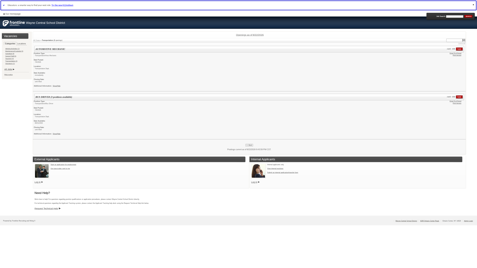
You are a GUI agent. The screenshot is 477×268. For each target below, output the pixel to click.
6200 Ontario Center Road (429, 221)
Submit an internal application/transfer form (282, 172)
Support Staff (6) (10, 56)
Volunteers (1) (10, 64)
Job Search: (441, 16)
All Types (36, 40)
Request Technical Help (46, 208)
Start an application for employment (63, 165)
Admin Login (468, 221)
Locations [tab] (21, 44)
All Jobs (8, 69)
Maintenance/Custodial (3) (14, 51)
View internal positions (275, 168)
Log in (38, 182)
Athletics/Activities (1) (12, 49)
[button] (474, 5)
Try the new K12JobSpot (62, 5)
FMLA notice (8, 75)
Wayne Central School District (406, 221)
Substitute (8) (9, 54)
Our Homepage (13, 14)
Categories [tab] (10, 44)
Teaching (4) (9, 59)
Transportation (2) (11, 61)
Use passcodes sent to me (60, 168)
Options (461, 43)
